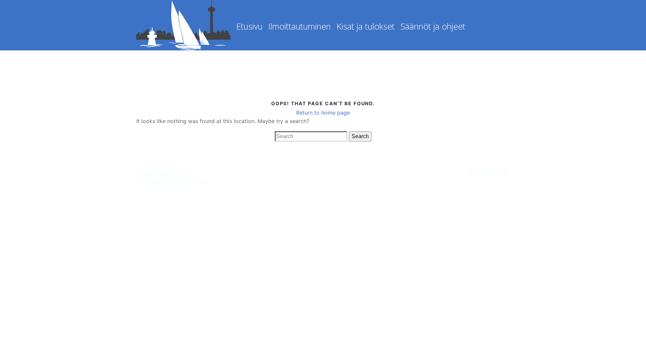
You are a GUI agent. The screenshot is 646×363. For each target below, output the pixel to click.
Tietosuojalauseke (488, 172)
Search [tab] (360, 136)
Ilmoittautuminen (299, 26)
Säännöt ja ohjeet (432, 26)
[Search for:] (311, 136)
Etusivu (249, 26)
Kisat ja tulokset (365, 26)
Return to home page (323, 112)
